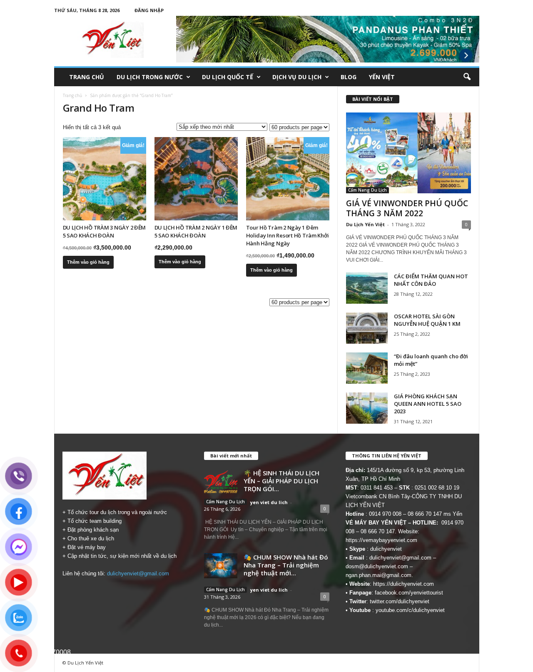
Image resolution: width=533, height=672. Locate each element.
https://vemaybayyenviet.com (381, 540)
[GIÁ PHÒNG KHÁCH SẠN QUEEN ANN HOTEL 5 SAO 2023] (367, 408)
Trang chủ (86, 77)
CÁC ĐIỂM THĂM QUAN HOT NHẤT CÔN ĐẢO (431, 279)
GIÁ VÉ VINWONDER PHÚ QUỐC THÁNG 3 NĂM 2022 (407, 208)
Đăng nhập (149, 10)
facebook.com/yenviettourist (409, 593)
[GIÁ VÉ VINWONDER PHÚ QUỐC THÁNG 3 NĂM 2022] (408, 152)
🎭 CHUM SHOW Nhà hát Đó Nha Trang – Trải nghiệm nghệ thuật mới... (286, 565)
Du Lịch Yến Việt (365, 224)
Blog (348, 77)
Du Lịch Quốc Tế (227, 77)
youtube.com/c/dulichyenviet (410, 610)
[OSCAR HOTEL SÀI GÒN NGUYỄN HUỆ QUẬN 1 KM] (367, 328)
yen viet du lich (269, 502)
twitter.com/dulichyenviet (399, 601)
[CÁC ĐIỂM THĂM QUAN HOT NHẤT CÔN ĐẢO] (367, 288)
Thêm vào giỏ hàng (88, 262)
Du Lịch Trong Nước (150, 77)
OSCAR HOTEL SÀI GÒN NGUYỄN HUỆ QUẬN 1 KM (427, 319)
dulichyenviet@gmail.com (138, 573)
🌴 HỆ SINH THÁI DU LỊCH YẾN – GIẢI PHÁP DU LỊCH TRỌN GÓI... (281, 481)
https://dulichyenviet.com (403, 584)
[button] (467, 77)
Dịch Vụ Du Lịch (296, 77)
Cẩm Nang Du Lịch (367, 190)
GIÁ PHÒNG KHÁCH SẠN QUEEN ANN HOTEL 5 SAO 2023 (427, 403)
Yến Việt (382, 77)
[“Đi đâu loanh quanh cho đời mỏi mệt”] (367, 368)
